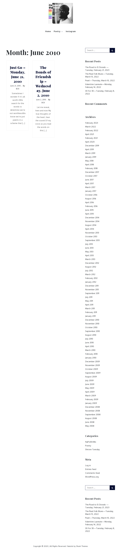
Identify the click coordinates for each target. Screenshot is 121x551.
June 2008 (89, 422)
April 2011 (89, 304)
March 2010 (90, 350)
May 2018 (89, 161)
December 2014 (92, 217)
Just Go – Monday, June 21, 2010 (18, 74)
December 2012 (92, 263)
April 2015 (89, 214)
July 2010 (89, 339)
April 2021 (89, 134)
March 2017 (90, 187)
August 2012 (90, 267)
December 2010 (92, 320)
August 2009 (91, 376)
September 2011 (92, 293)
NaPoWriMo (90, 442)
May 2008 (89, 426)
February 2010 (91, 354)
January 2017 (90, 191)
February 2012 (91, 278)
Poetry (57, 31)
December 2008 (92, 407)
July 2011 (88, 297)
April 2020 (90, 142)
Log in (88, 465)
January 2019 (90, 157)
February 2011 (91, 312)
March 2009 (90, 395)
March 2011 (90, 308)
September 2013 (92, 240)
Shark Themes (82, 546)
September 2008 (92, 414)
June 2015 (89, 210)
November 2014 (92, 221)
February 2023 (91, 123)
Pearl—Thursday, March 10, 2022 (100, 80)
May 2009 (89, 388)
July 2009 (89, 380)
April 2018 (89, 164)
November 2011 (92, 289)
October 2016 (91, 195)
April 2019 (89, 149)
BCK (17, 89)
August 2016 (90, 198)
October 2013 (91, 236)
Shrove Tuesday (92, 449)
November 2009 (92, 365)
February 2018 (91, 168)
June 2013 (89, 248)
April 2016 (89, 202)
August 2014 (90, 225)
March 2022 (90, 126)
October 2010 (91, 327)
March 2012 (90, 274)
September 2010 (92, 331)
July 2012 (89, 270)
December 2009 (92, 361)
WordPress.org (92, 477)
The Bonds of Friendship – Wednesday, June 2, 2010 (43, 81)
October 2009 (91, 369)
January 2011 (90, 316)
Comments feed (92, 473)
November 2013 (92, 233)
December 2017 (92, 172)
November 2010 (92, 323)
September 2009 (92, 373)
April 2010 (89, 346)
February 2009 (91, 399)
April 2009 (90, 392)
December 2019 (92, 145)
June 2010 (89, 342)
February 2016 (91, 206)
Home (48, 31)
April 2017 (89, 183)
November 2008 (92, 411)
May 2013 (89, 251)
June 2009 (89, 384)
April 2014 (89, 229)
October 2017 (91, 176)
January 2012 (90, 282)
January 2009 (91, 403)
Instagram (71, 31)
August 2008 (91, 418)
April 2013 (89, 255)
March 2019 (90, 153)
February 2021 (91, 138)
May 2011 (89, 301)
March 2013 (90, 259)
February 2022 (91, 130)
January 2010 (90, 358)
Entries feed (90, 469)
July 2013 (89, 244)
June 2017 (89, 179)
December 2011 (92, 286)
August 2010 (90, 335)
